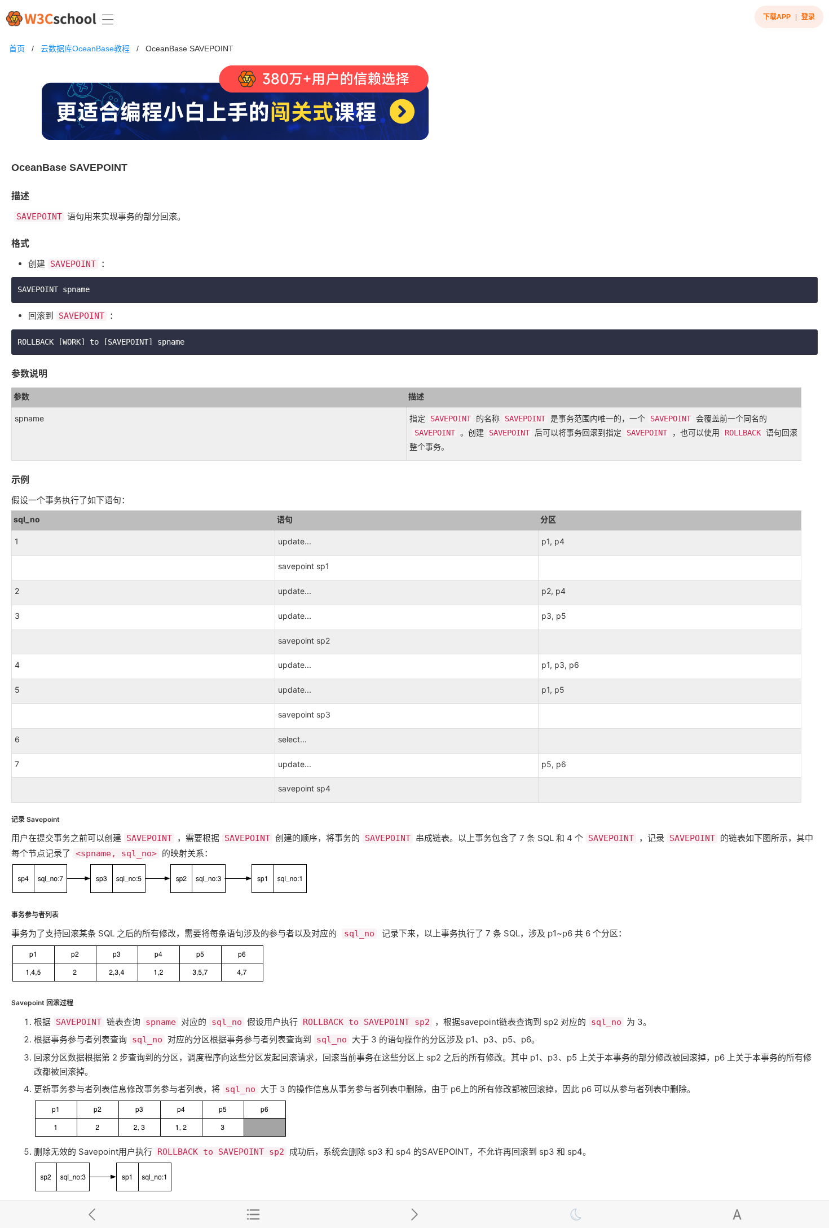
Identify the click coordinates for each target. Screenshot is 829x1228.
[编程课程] (415, 107)
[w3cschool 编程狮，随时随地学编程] (51, 18)
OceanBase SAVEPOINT (189, 48)
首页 (17, 48)
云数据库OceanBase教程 (85, 48)
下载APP (777, 17)
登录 (808, 17)
